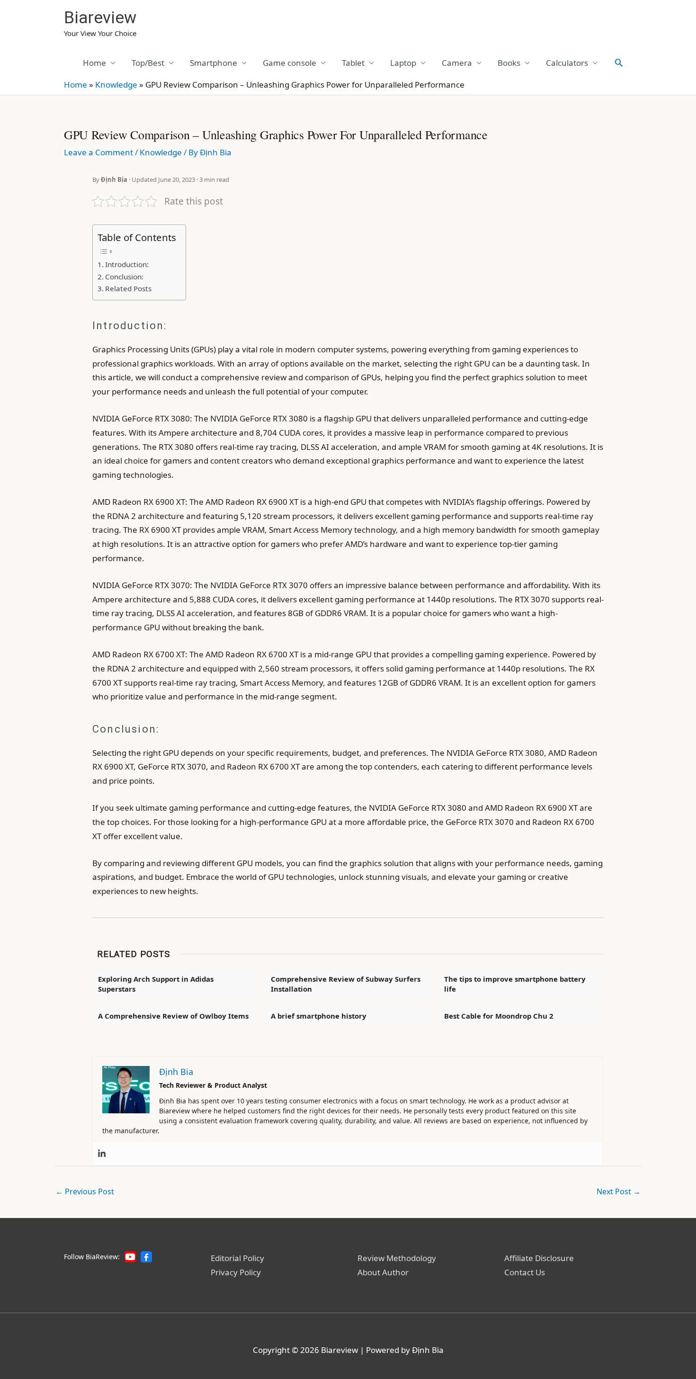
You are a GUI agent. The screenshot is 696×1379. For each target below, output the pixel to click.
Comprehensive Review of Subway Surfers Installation (345, 984)
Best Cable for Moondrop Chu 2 (498, 1016)
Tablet (353, 62)
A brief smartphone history (318, 1016)
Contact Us (524, 1272)
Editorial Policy (237, 1258)
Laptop (403, 62)
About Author (383, 1272)
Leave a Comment (98, 152)
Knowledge (116, 84)
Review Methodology (396, 1258)
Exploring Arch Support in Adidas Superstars (156, 984)
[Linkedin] (102, 1153)
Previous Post (84, 1191)
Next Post (619, 1191)
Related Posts (128, 288)
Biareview (100, 17)
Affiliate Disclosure (539, 1258)
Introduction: (127, 264)
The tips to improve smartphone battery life (515, 984)
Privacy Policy (236, 1272)
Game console (289, 62)
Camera (457, 62)
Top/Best (148, 62)
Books (509, 62)
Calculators (567, 62)
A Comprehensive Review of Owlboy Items (173, 1016)
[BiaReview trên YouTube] (130, 1257)
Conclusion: (124, 276)
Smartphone (213, 62)
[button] (619, 62)
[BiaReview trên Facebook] (146, 1257)
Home (94, 62)
